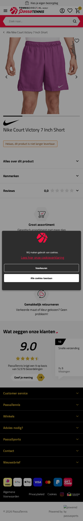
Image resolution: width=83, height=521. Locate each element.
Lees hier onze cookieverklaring (42, 257)
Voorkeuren (41, 268)
